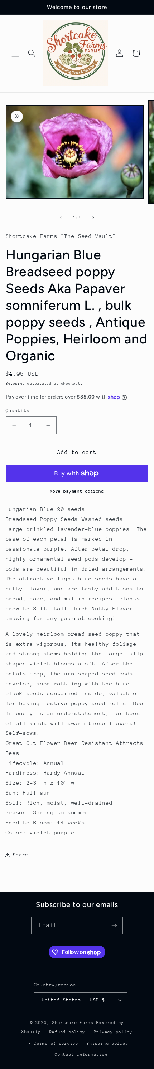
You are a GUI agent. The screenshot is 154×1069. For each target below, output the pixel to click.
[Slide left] (61, 217)
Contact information (81, 1054)
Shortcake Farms (73, 1022)
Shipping (15, 383)
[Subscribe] (114, 925)
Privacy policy (113, 1032)
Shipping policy (107, 1043)
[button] (15, 53)
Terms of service (56, 1043)
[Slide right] (93, 217)
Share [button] (20, 855)
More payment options (77, 491)
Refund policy (67, 1032)
